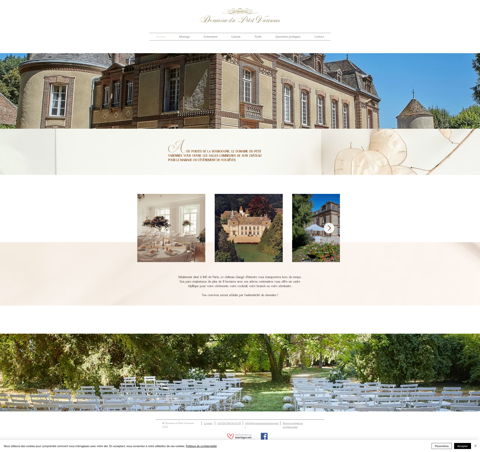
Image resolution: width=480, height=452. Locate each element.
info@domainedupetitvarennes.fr (262, 425)
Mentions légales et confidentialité (293, 425)
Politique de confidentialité (201, 446)
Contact (208, 423)
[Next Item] (329, 228)
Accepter (462, 446)
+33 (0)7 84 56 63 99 (229, 423)
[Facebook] (264, 436)
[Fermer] (475, 446)
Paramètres (442, 446)
